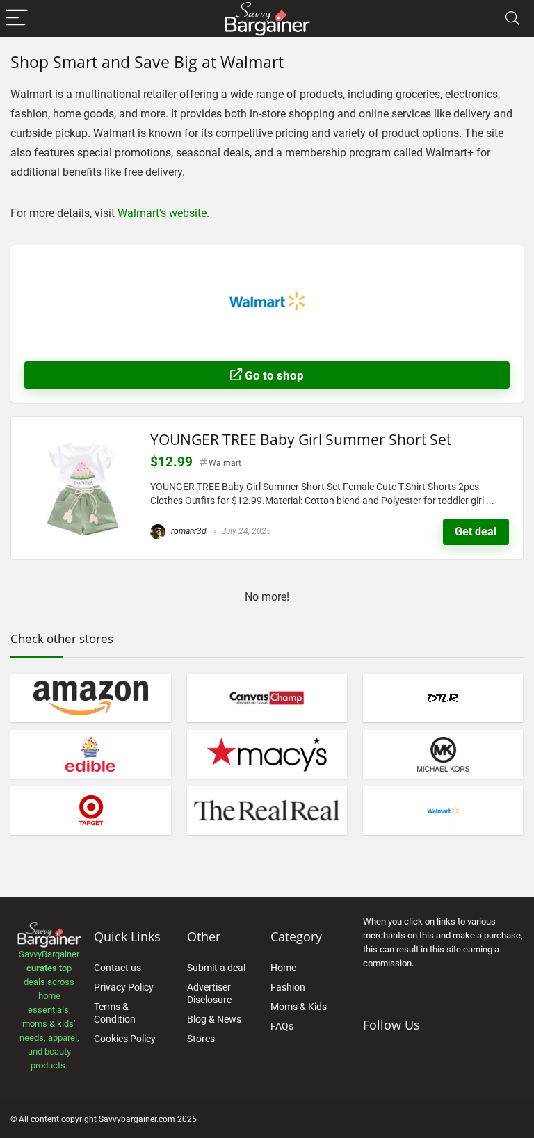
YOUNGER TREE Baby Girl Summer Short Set (300, 439)
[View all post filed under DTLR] (443, 697)
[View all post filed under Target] (90, 810)
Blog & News (214, 1019)
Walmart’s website (162, 213)
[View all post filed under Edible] (90, 754)
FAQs (281, 1026)
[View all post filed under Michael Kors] (443, 754)
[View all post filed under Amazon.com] (90, 697)
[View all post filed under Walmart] (443, 810)
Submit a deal (216, 967)
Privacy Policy (124, 987)
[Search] (512, 18)
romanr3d (188, 531)
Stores (201, 1038)
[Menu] (16, 18)
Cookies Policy (125, 1038)
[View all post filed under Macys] (267, 754)
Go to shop (273, 375)
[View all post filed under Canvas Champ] (267, 697)
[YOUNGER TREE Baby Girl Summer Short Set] (81, 440)
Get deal (475, 531)
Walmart (225, 463)
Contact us (117, 967)
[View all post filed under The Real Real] (267, 810)
